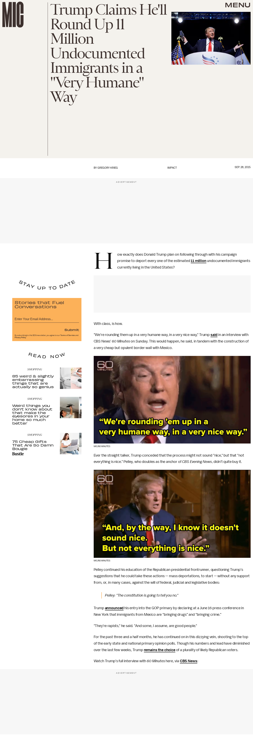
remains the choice (159, 650)
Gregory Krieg (107, 167)
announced (114, 608)
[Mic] (13, 14)
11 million (198, 261)
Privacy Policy (20, 338)
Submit (71, 330)
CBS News (188, 661)
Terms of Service (67, 335)
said (214, 335)
